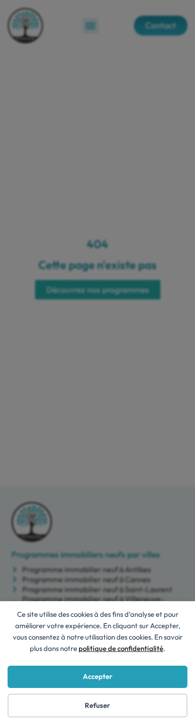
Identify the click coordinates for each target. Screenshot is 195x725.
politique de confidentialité (121, 648)
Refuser (97, 705)
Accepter (98, 676)
